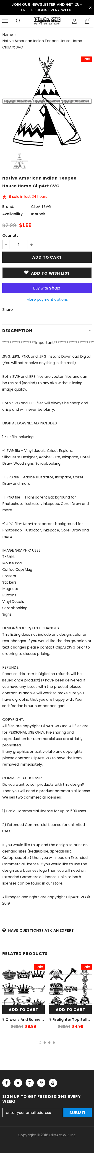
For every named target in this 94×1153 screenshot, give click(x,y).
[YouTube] (53, 1083)
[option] (47, 101)
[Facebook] (6, 1083)
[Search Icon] (18, 21)
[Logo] (47, 21)
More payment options (47, 299)
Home (7, 34)
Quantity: (10, 235)
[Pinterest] (41, 1083)
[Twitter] (18, 1083)
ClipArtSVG (41, 206)
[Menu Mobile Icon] (5, 21)
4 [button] (54, 1042)
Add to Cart (23, 1009)
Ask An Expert (59, 930)
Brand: (8, 206)
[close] (90, 7)
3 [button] (49, 1042)
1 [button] (40, 1042)
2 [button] (45, 1042)
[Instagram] (30, 1083)
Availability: (13, 214)
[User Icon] (74, 21)
